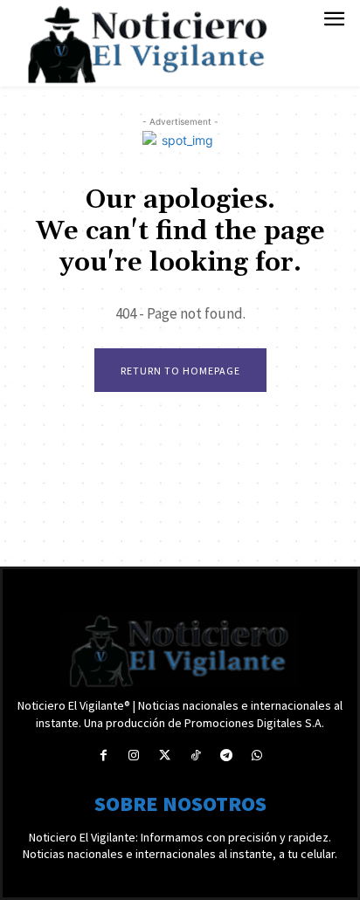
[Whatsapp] (256, 755)
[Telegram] (226, 755)
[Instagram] (134, 755)
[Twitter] (165, 755)
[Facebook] (103, 755)
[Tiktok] (195, 755)
